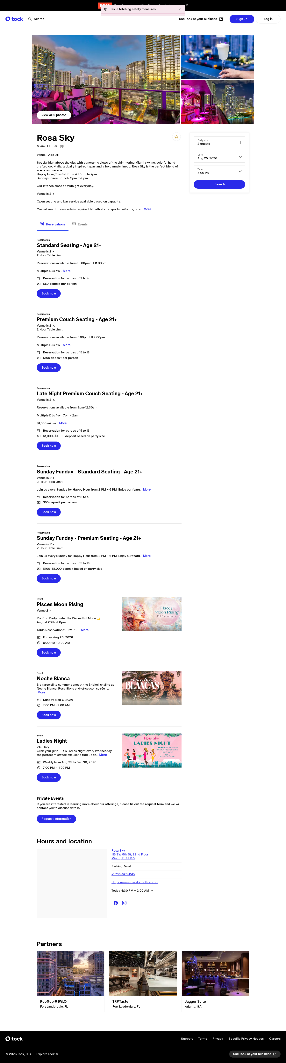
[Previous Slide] (127, 750)
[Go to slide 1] (141, 765)
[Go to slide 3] (155, 765)
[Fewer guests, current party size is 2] (231, 142)
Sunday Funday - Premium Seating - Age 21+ (89, 538)
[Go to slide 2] (148, 765)
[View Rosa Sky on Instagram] (124, 903)
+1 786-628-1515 (123, 874)
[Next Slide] (176, 750)
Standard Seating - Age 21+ (69, 245)
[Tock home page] (14, 19)
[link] (106, 79)
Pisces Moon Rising (60, 604)
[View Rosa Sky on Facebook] (115, 903)
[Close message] (179, 9)
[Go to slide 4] (163, 765)
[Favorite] (176, 136)
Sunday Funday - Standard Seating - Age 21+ (89, 472)
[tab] (52, 224)
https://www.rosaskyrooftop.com (134, 882)
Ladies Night (52, 741)
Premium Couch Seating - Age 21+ (77, 319)
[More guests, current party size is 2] (240, 142)
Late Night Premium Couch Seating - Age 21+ (90, 393)
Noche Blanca (53, 678)
